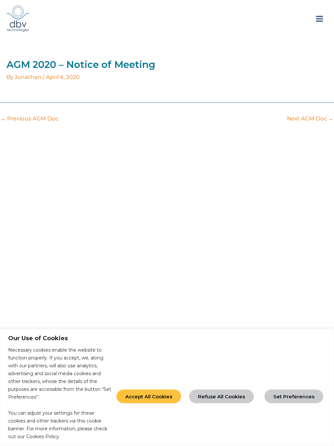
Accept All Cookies (148, 396)
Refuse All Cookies (221, 396)
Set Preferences (293, 396)
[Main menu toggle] (319, 18)
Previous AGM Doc (29, 118)
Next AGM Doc (310, 118)
